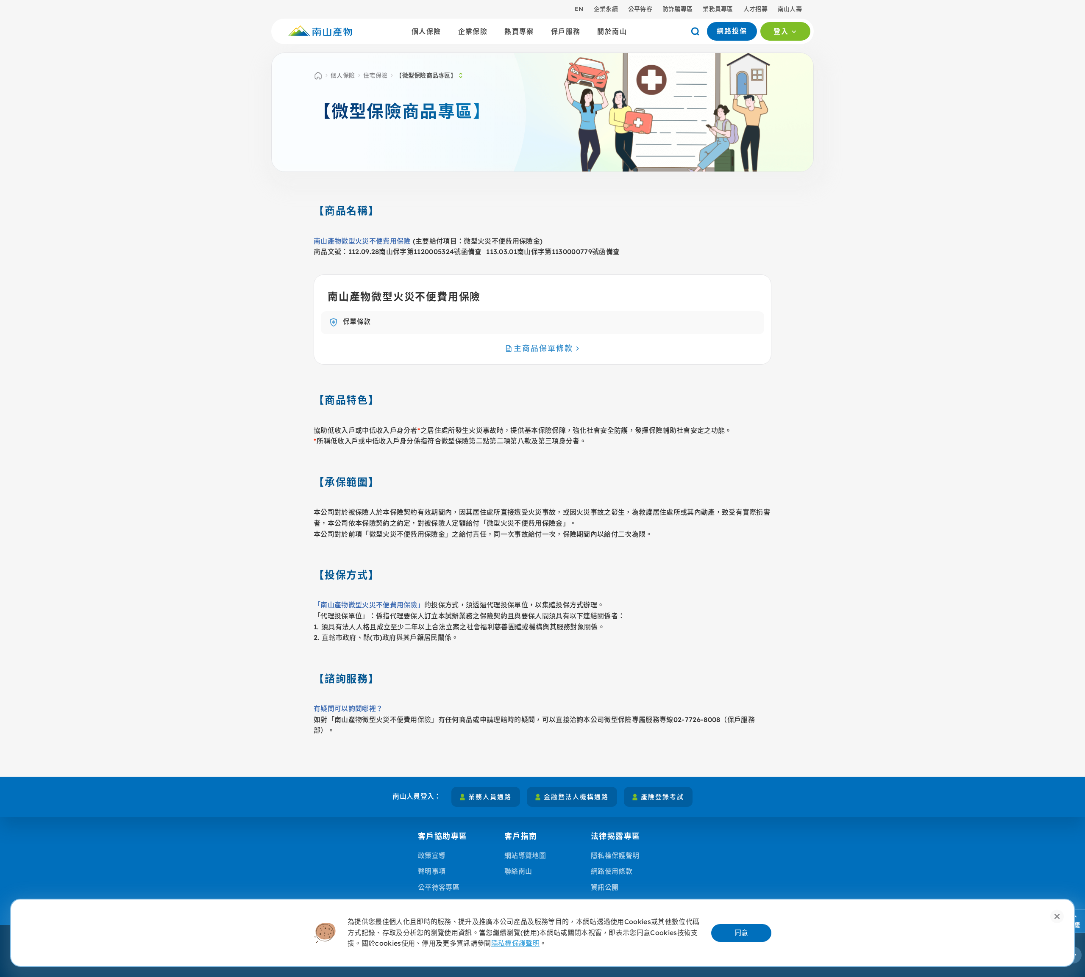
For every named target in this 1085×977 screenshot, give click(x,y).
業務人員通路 (490, 797)
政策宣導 (431, 855)
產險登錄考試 (662, 797)
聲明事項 (431, 871)
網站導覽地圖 (525, 855)
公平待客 (640, 9)
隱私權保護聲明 (615, 855)
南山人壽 (790, 9)
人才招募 (755, 9)
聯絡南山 (518, 871)
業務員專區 (718, 9)
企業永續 (606, 9)
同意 (741, 932)
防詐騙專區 (677, 9)
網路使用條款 (611, 871)
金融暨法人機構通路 (576, 797)
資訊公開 (604, 887)
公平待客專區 (438, 887)
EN (579, 9)
